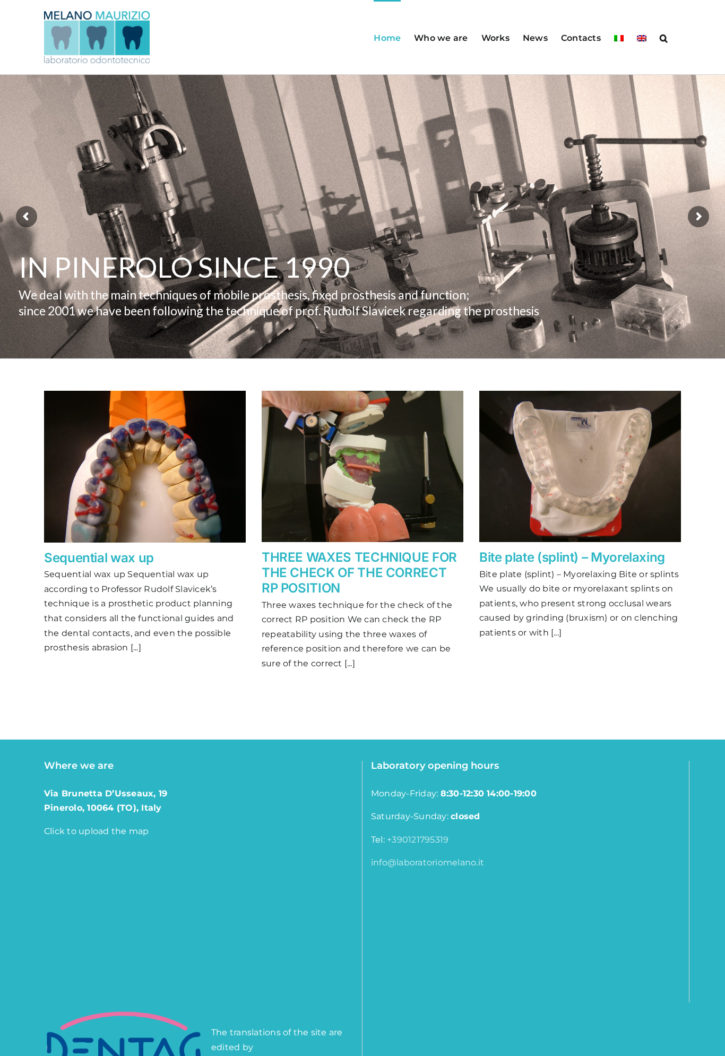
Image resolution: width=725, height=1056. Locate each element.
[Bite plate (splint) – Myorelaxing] (580, 466)
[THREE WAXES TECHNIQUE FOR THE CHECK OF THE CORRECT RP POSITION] (362, 466)
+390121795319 (417, 840)
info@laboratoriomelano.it (427, 862)
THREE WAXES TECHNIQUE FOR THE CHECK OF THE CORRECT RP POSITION (359, 573)
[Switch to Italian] (619, 37)
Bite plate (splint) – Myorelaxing (572, 557)
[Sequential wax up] (145, 467)
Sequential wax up (99, 557)
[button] (664, 37)
